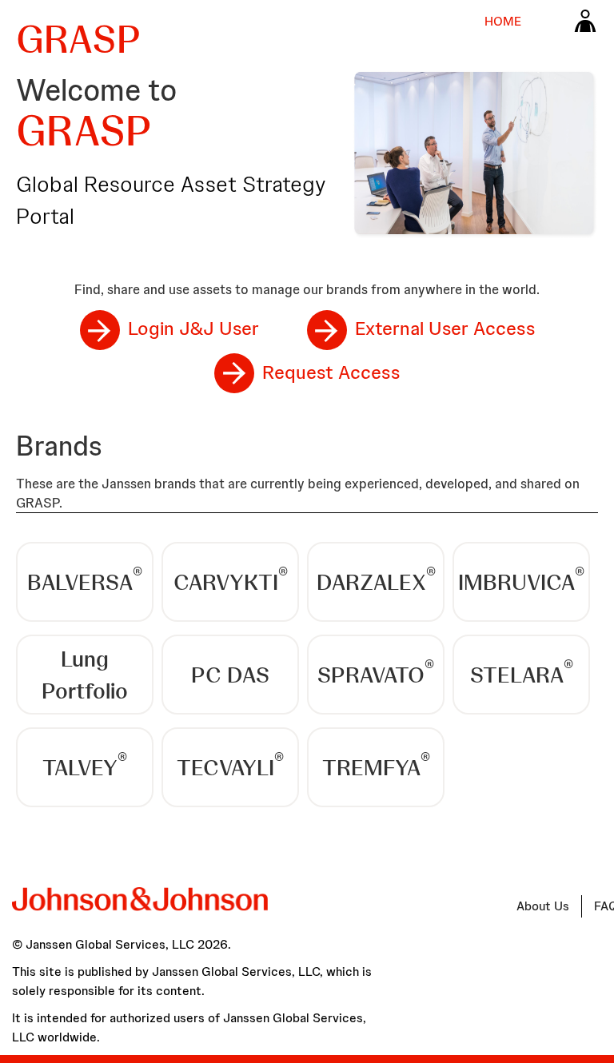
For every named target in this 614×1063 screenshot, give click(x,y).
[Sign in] (585, 20)
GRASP (78, 39)
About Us (542, 906)
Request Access (331, 372)
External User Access (445, 328)
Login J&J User (193, 328)
